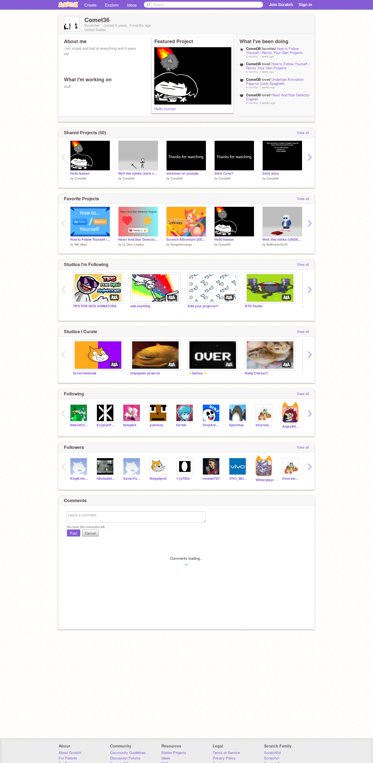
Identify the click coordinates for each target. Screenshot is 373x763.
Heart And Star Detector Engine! (277, 97)
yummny (156, 425)
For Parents (68, 758)
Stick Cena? (223, 173)
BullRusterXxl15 (277, 244)
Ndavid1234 (79, 425)
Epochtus (236, 425)
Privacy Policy (224, 758)
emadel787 (211, 478)
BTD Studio (253, 306)
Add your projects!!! (203, 306)
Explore (112, 5)
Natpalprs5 (158, 478)
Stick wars (270, 173)
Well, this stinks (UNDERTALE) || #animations (282, 239)
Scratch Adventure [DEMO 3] (186, 239)
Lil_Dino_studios (133, 244)
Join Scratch (281, 4)
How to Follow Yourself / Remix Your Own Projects (274, 50)
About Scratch (70, 752)
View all (303, 132)
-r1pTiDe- (183, 478)
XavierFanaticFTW (132, 478)
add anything (140, 306)
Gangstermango (181, 244)
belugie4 (129, 425)
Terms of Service (226, 752)
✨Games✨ (197, 373)
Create (90, 5)
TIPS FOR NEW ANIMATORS (95, 306)
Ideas (132, 5)
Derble (181, 425)
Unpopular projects (145, 373)
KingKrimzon (79, 478)
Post (73, 533)
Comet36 (80, 178)
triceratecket (265, 425)
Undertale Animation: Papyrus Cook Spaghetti (275, 81)
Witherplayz (265, 480)
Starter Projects (173, 752)
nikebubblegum (106, 478)
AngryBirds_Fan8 (291, 426)
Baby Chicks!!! (256, 373)
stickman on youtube (182, 173)
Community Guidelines (128, 752)
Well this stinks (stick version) (138, 173)
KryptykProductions (106, 425)
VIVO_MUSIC (238, 478)
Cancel (90, 533)
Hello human (165, 108)
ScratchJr (271, 758)
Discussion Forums (125, 758)
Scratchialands (84, 373)
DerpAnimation (212, 425)
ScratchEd (272, 752)
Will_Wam (80, 244)
